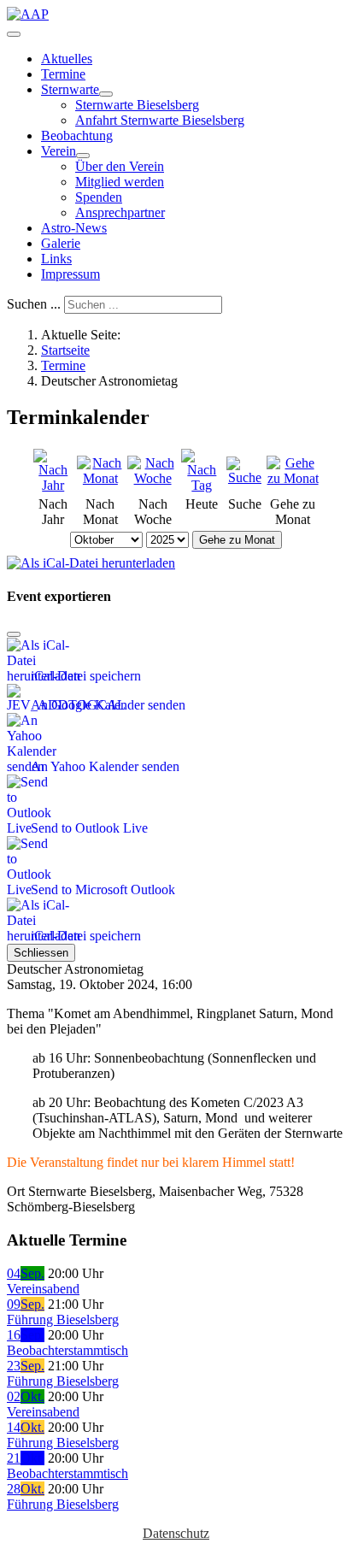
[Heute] (202, 485)
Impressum (70, 274)
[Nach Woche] (152, 478)
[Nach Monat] (101, 478)
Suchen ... (34, 304)
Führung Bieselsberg (63, 1319)
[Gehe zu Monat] (293, 478)
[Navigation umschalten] (14, 34)
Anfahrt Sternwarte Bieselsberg (159, 120)
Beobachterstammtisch (67, 1350)
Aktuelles (66, 58)
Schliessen (41, 952)
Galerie (60, 243)
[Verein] (83, 155)
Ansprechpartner (120, 212)
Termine (63, 74)
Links (56, 258)
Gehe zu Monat (237, 539)
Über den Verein (119, 166)
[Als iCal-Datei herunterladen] (91, 558)
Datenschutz (176, 1533)
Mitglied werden (119, 181)
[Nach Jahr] (53, 485)
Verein (58, 151)
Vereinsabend (43, 1288)
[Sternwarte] (106, 94)
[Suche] (244, 477)
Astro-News (74, 228)
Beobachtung (77, 135)
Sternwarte (70, 89)
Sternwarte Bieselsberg (137, 104)
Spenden (98, 197)
